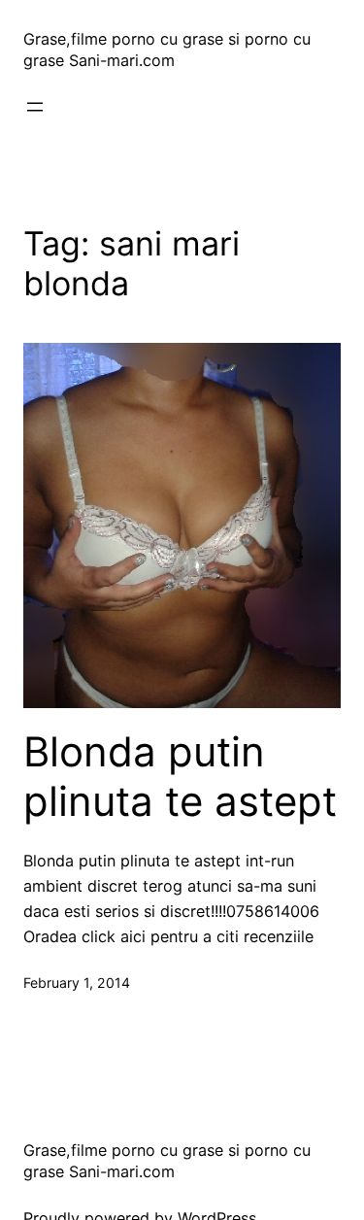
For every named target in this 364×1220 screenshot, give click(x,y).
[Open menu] (35, 107)
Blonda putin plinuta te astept (180, 776)
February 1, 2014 (76, 982)
